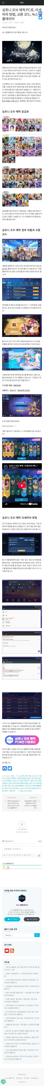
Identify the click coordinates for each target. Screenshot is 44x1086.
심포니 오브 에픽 (32, 778)
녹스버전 (7, 778)
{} (27, 855)
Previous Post (13, 803)
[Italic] (6, 855)
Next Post (31, 803)
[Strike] (12, 855)
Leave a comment (25, 791)
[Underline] (9, 855)
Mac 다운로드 (33, 919)
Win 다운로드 (14, 919)
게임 (12, 776)
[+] (30, 855)
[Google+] (40, 20)
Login (39, 841)
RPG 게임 (28, 776)
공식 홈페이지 (9, 1078)
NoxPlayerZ (35, 1078)
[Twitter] (40, 17)
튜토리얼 (26, 1078)
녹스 (22, 3)
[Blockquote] (19, 855)
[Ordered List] (14, 855)
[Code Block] (22, 855)
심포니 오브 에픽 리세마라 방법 (18, 783)
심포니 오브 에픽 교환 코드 (21, 781)
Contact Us (22, 1082)
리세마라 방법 (21, 778)
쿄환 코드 (12, 791)
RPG (22, 776)
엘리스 (6, 791)
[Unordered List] (17, 855)
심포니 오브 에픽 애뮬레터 (16, 786)
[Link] (24, 855)
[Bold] (4, 855)
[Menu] (3, 3)
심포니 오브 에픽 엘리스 (12, 788)
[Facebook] (40, 13)
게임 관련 (19, 1078)
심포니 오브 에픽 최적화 (28, 788)
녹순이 (16, 22)
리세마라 (13, 778)
